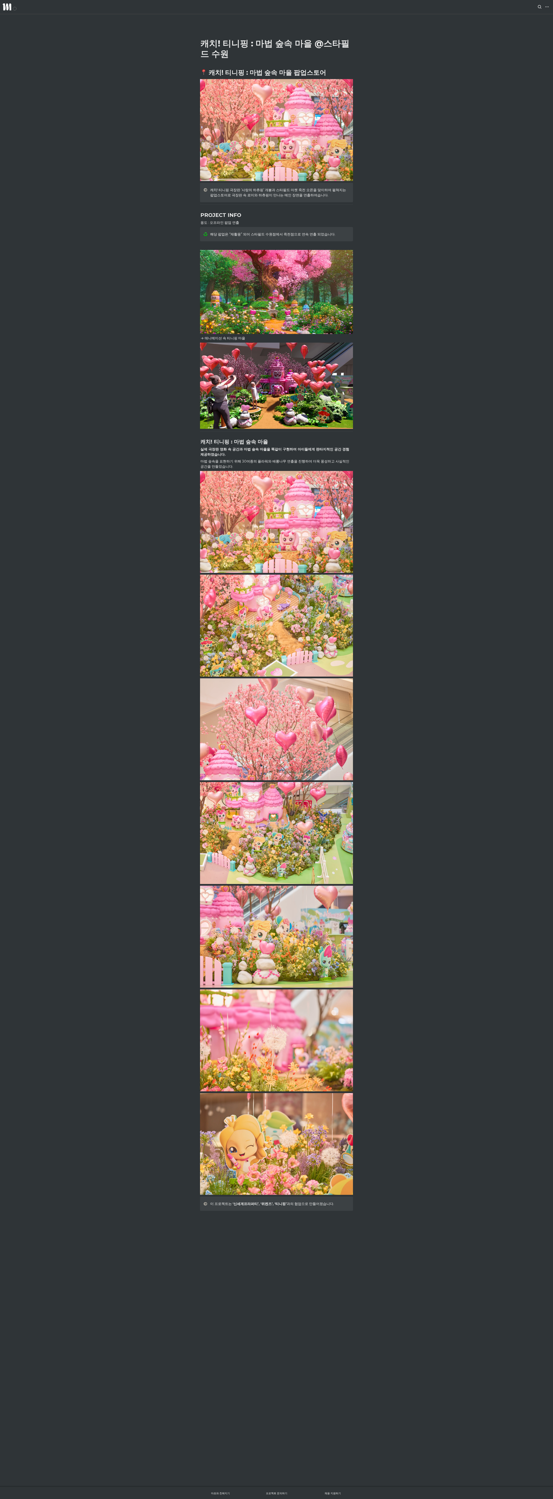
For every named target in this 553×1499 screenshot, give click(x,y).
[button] (539, 7)
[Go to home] (9, 6)
